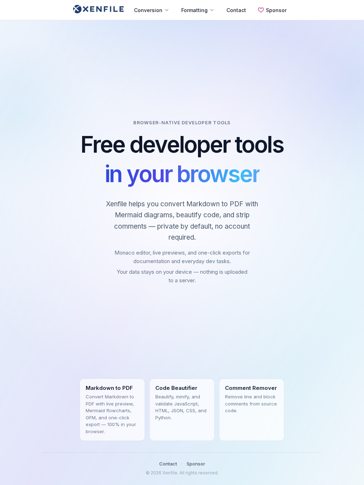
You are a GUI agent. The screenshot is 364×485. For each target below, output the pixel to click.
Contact (236, 10)
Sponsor (276, 10)
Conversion (148, 10)
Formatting (194, 10)
